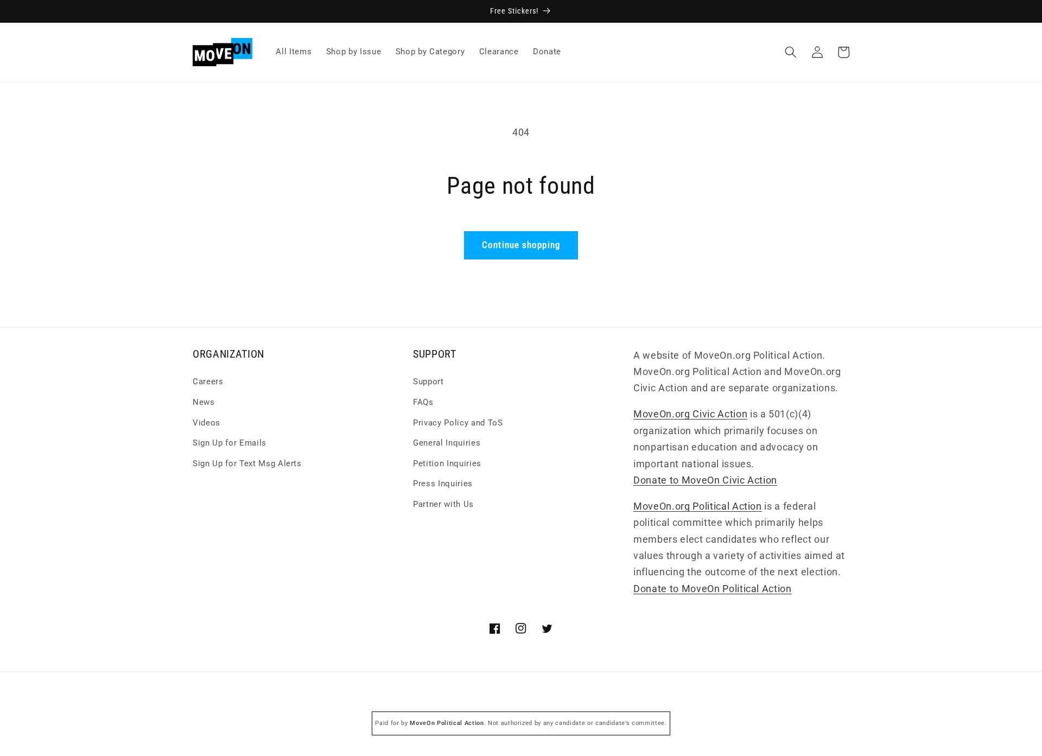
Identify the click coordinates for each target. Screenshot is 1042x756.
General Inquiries (446, 443)
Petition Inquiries (447, 463)
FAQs (423, 403)
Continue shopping (521, 245)
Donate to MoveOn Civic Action (705, 480)
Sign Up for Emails (229, 443)
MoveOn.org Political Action (697, 506)
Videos (206, 423)
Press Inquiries (443, 484)
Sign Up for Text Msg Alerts (247, 463)
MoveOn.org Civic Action (690, 414)
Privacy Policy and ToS (458, 423)
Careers (208, 382)
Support (428, 382)
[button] (791, 52)
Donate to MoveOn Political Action (712, 588)
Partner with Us (443, 505)
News (204, 403)
